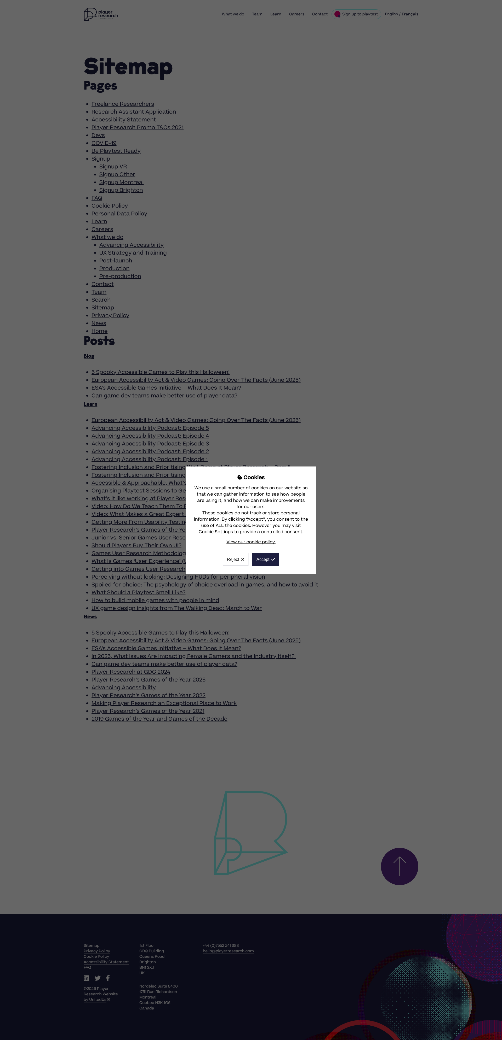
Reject (233, 559)
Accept (262, 559)
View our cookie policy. (251, 542)
